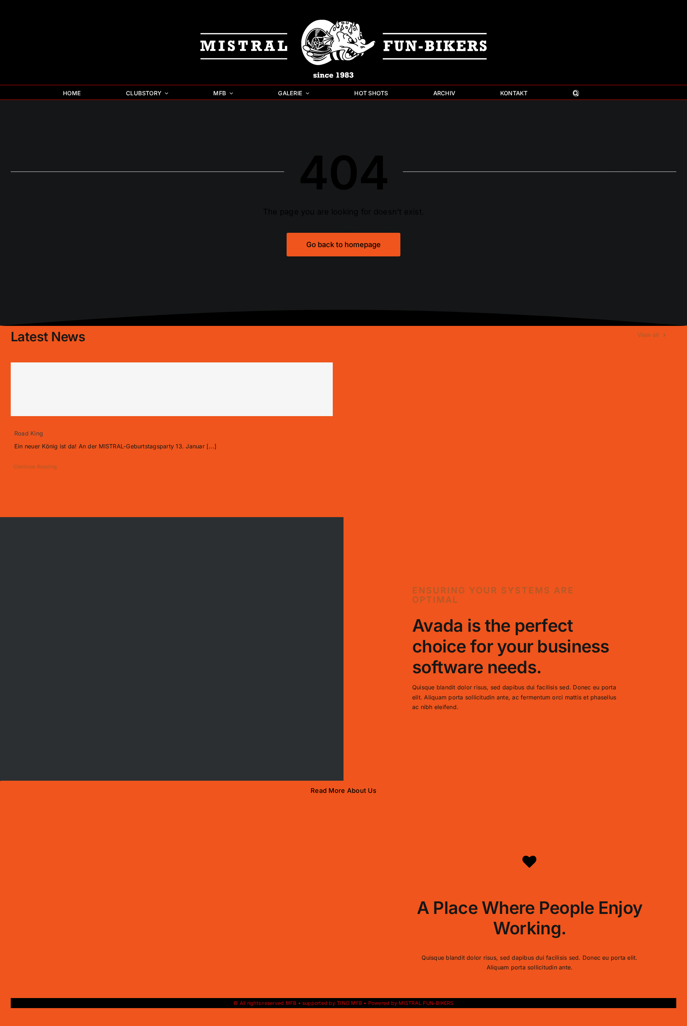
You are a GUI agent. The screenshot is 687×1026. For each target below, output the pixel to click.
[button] (576, 92)
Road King (28, 433)
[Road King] (172, 389)
